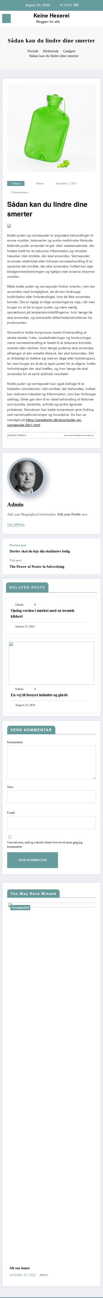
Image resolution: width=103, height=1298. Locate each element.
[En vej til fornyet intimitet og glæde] (51, 663)
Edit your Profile (69, 514)
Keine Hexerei (51, 15)
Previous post (18, 545)
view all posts (16, 524)
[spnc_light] (97, 19)
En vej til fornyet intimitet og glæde (39, 695)
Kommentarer (15, 742)
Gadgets (15, 183)
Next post (15, 560)
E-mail (11, 812)
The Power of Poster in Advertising (37, 566)
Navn (10, 787)
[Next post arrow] (92, 566)
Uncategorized (10, 907)
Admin (40, 183)
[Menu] (6, 18)
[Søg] (89, 19)
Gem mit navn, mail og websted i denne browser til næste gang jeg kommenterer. (44, 844)
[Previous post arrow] (92, 548)
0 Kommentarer (20, 192)
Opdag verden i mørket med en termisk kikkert (42, 613)
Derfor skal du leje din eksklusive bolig (40, 551)
